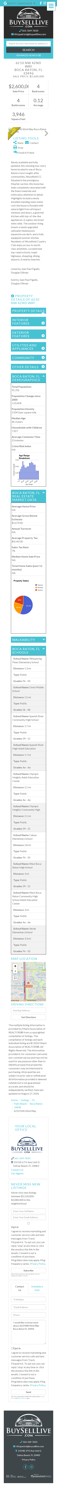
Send (28, 1392)
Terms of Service (21, 1398)
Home (14, 1099)
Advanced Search (27, 55)
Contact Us (17, 1169)
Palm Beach (20, 1103)
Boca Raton (36, 1103)
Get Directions (28, 1017)
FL (33, 1099)
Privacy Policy (37, 1263)
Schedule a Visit (37, 1288)
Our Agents (17, 1173)
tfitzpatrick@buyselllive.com (30, 34)
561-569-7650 (30, 30)
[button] (28, 50)
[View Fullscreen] (15, 977)
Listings (25, 1099)
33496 (17, 1107)
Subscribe (28, 1270)
